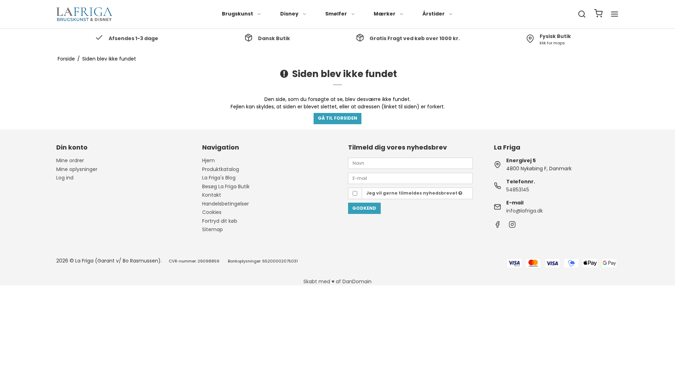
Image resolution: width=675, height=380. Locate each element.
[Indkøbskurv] (598, 14)
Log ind (64, 177)
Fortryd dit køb (219, 220)
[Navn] (410, 162)
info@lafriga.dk (524, 210)
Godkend (364, 208)
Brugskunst (237, 13)
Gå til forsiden (337, 118)
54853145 (517, 189)
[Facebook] (497, 226)
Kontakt (211, 194)
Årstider (434, 13)
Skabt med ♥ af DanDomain (337, 281)
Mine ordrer (70, 160)
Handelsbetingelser (225, 203)
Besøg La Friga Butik (226, 186)
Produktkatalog (220, 169)
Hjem (208, 160)
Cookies (211, 212)
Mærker (385, 13)
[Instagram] (512, 226)
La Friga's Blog (219, 177)
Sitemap (212, 229)
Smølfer (336, 13)
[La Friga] (84, 14)
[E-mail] (410, 177)
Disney (289, 13)
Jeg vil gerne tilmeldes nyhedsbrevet (412, 193)
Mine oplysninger (76, 169)
